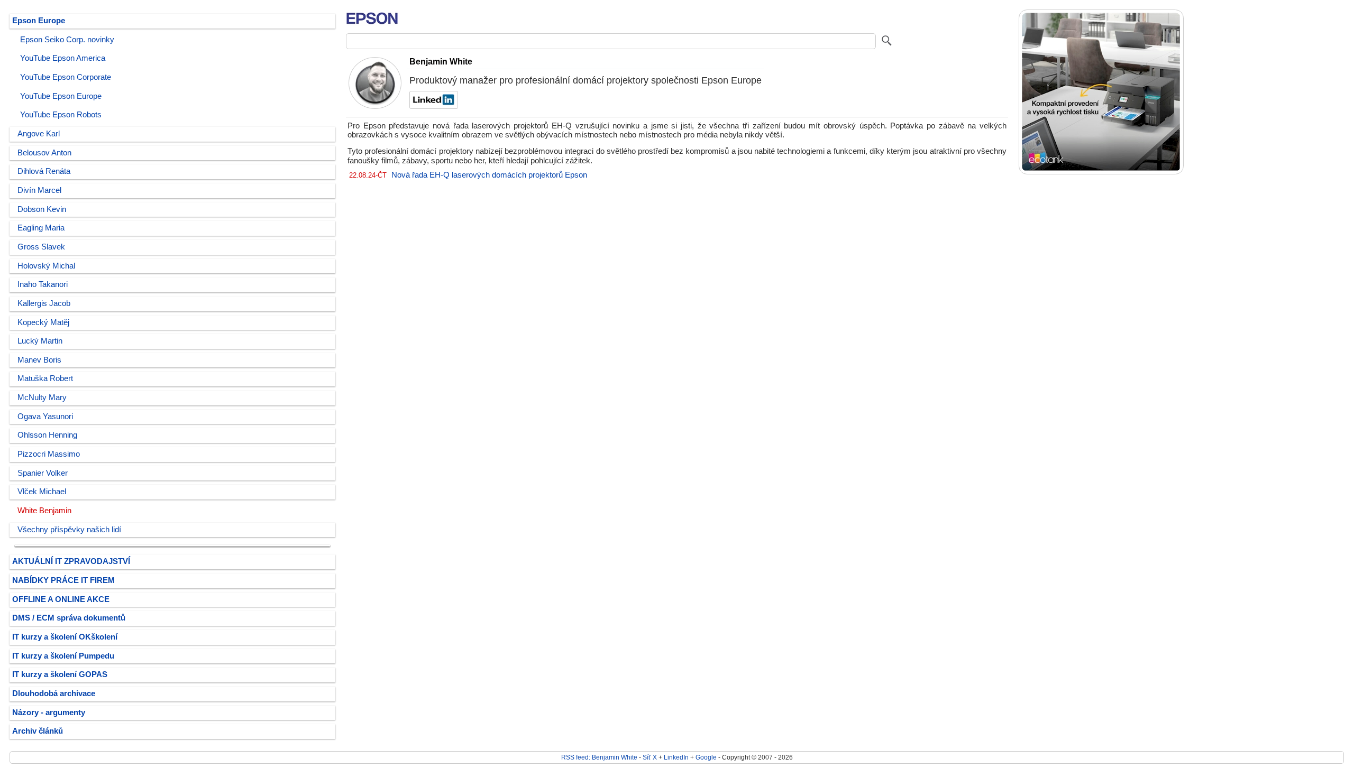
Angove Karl (38, 133)
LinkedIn (676, 757)
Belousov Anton (44, 153)
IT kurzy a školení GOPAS (59, 674)
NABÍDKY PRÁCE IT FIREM (63, 580)
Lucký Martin (39, 341)
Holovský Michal (46, 266)
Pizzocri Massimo (48, 454)
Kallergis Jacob (43, 303)
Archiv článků (37, 731)
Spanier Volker (42, 473)
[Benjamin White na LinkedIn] (432, 106)
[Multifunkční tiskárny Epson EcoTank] (1101, 172)
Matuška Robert (45, 378)
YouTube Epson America (62, 58)
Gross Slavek (41, 247)
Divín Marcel (39, 190)
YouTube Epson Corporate (65, 77)
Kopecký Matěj (43, 322)
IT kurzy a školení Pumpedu (63, 656)
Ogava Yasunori (45, 416)
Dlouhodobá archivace (53, 693)
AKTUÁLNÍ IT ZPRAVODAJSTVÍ (71, 561)
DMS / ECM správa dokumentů (68, 618)
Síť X (650, 757)
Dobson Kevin (41, 209)
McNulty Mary (42, 397)
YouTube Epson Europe (61, 96)
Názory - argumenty (48, 712)
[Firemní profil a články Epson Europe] (372, 25)
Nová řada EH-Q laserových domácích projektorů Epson (489, 175)
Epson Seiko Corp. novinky (67, 39)
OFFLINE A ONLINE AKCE (60, 599)
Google (706, 757)
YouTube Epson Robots (61, 114)
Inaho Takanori (42, 284)
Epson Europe (38, 20)
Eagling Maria (41, 228)
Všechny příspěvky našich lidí (69, 529)
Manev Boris (39, 360)
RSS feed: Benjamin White (599, 757)
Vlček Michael (41, 491)
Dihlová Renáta (43, 171)
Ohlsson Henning (47, 435)
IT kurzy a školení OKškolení (64, 637)
